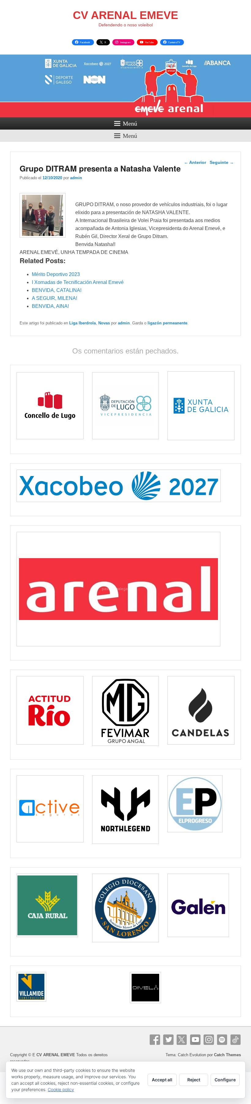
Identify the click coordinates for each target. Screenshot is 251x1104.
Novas (104, 323)
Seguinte (222, 162)
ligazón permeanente (167, 323)
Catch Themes (227, 1055)
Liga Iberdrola (82, 323)
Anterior (195, 162)
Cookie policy (61, 1089)
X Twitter (182, 1039)
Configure (225, 1079)
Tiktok (235, 1039)
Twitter (168, 1039)
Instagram (209, 1039)
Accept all (162, 1079)
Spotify (222, 1039)
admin (76, 178)
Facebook (155, 1039)
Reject (193, 1079)
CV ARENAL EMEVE (125, 15)
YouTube (195, 1039)
